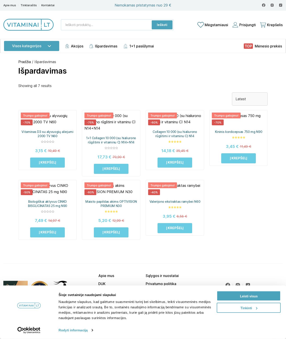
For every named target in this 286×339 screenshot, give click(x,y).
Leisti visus (249, 296)
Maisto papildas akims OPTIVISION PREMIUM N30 (111, 204)
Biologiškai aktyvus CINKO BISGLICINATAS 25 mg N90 (47, 204)
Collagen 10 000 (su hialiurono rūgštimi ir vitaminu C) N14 (175, 134)
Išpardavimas (106, 46)
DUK (101, 283)
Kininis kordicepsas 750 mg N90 (238, 132)
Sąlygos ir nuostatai (162, 275)
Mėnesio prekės (268, 46)
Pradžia (24, 62)
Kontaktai (48, 5)
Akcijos (77, 46)
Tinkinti (246, 308)
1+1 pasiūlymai (141, 46)
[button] (47, 163)
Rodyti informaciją (73, 330)
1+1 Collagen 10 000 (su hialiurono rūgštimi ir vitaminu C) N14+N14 (111, 140)
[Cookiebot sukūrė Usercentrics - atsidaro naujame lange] (28, 330)
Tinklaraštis (29, 5)
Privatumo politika (161, 283)
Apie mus (9, 5)
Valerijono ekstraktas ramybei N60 (174, 201)
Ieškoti (162, 25)
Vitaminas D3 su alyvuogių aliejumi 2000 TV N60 (47, 134)
